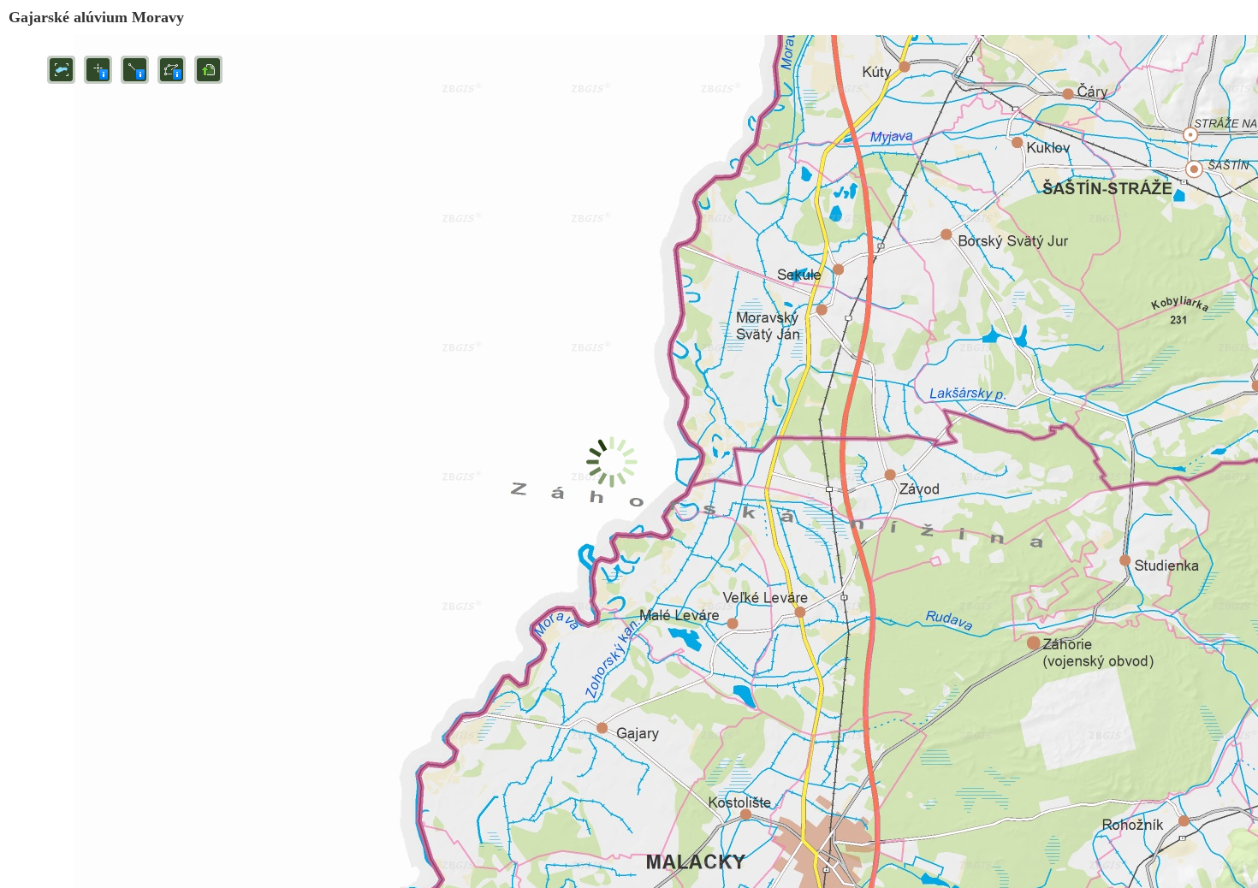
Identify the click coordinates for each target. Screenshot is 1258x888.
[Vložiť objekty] (208, 70)
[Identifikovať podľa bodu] (98, 70)
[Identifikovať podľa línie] (135, 70)
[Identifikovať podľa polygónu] (171, 70)
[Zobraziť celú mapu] (61, 70)
